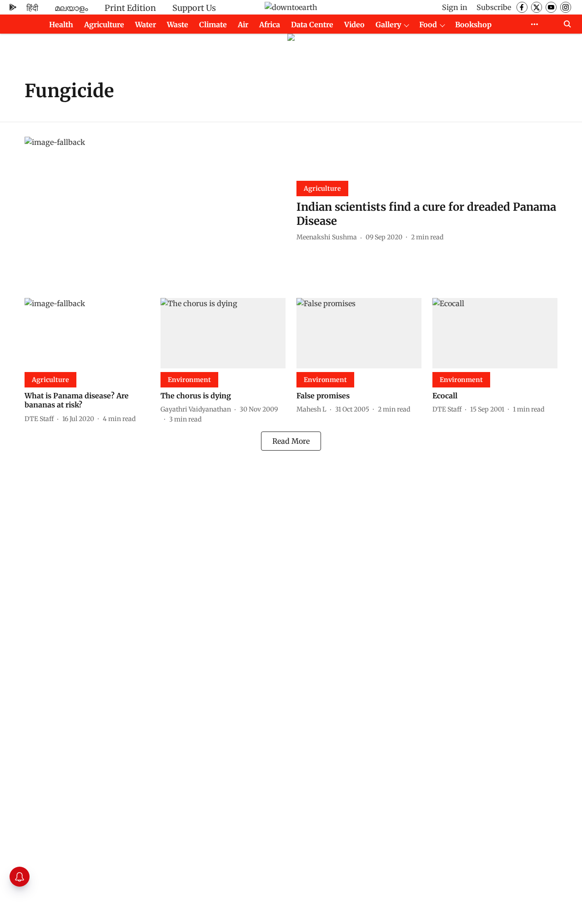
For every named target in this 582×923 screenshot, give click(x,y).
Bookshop (473, 24)
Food (428, 24)
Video (354, 24)
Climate (213, 24)
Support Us (194, 8)
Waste (177, 24)
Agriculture (104, 24)
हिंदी (32, 8)
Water (145, 24)
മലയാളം (71, 8)
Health (61, 24)
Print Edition (130, 8)
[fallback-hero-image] (155, 210)
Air (243, 24)
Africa (269, 24)
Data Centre (312, 24)
